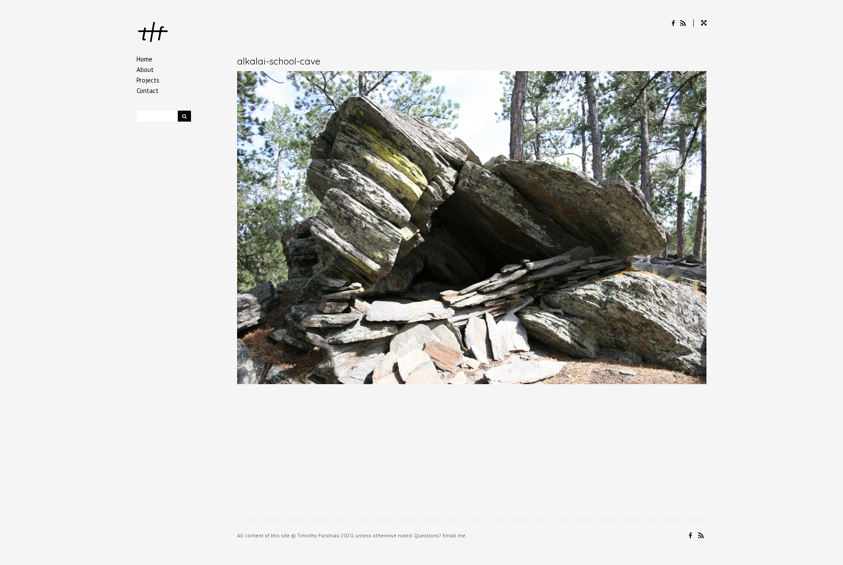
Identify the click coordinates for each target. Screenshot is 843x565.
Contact (148, 90)
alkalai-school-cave (279, 61)
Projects (148, 80)
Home (144, 59)
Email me (454, 535)
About (145, 69)
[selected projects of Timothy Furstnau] (153, 33)
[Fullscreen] (699, 23)
